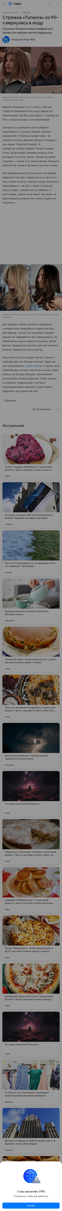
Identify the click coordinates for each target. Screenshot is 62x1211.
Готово (31, 1205)
